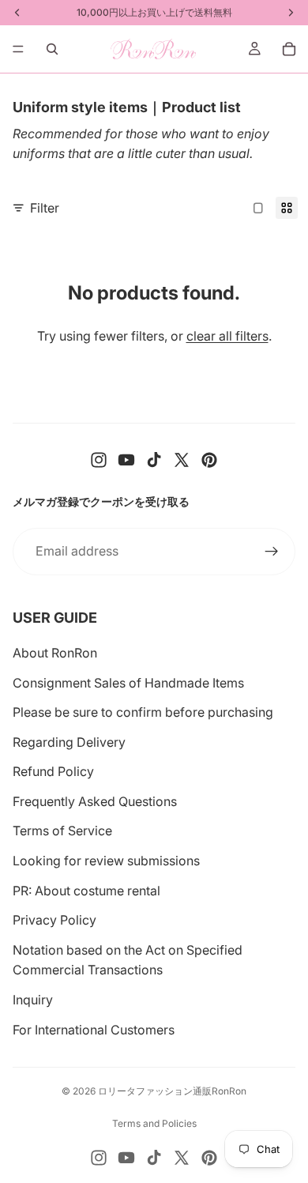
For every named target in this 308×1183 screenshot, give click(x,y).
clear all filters (227, 336)
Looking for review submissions (106, 860)
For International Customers (94, 1030)
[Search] (52, 49)
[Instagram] (98, 459)
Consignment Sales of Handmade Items (128, 683)
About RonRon (55, 653)
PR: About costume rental (86, 891)
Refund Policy (53, 771)
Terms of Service (62, 830)
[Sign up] (271, 551)
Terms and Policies (154, 1123)
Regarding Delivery (69, 742)
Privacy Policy (54, 920)
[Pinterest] (209, 459)
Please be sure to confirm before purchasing (143, 712)
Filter (44, 208)
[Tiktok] (154, 459)
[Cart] (289, 49)
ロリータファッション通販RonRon (172, 1091)
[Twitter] (181, 459)
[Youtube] (126, 459)
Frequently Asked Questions (95, 801)
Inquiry (33, 1000)
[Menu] (18, 49)
